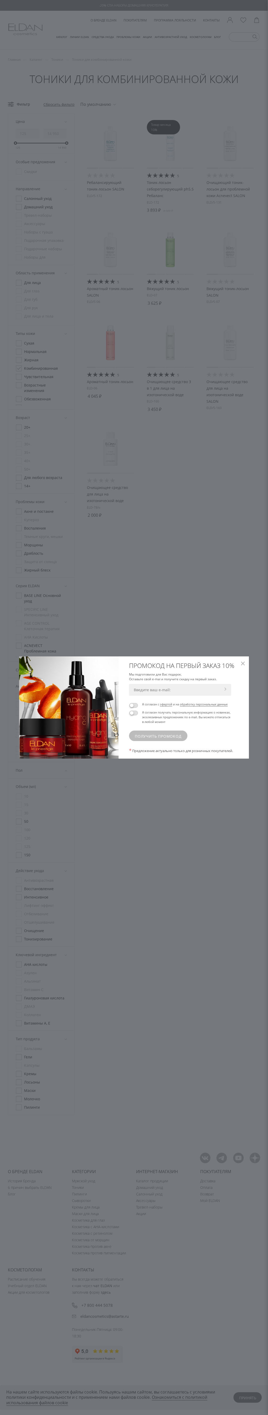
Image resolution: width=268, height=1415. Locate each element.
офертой (166, 704)
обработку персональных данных (204, 704)
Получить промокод (158, 736)
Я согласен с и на (185, 704)
